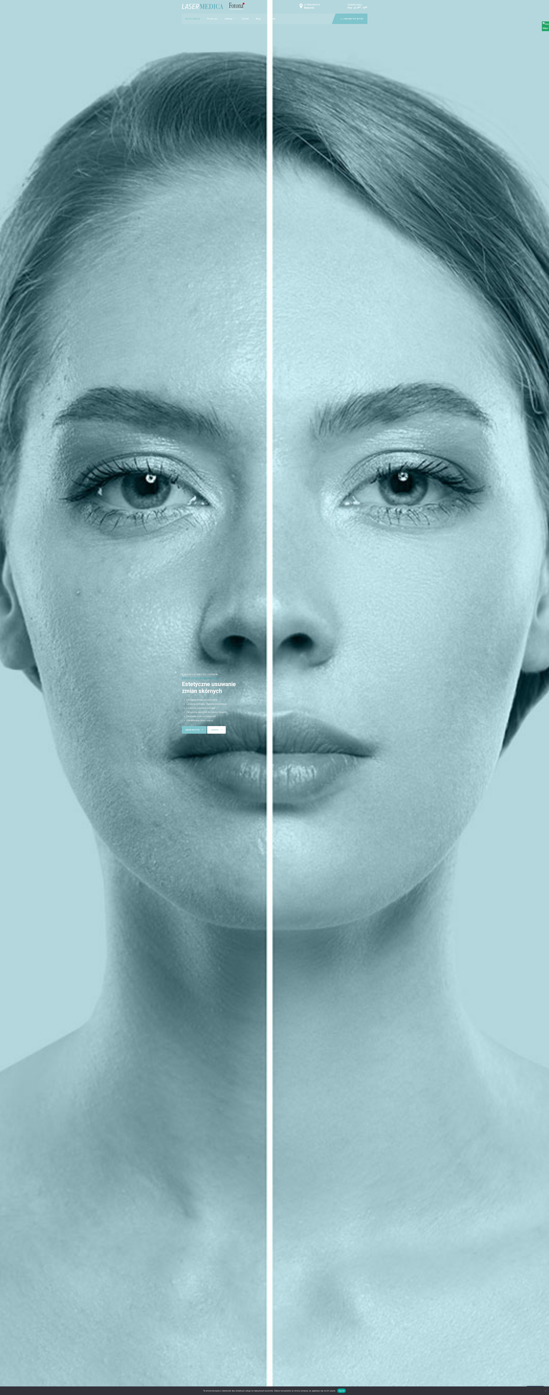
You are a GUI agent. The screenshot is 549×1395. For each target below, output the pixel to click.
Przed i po (212, 18)
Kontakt (271, 18)
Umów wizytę (192, 730)
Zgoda (341, 1390)
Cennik (245, 18)
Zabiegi (215, 730)
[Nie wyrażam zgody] (545, 1390)
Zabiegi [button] (229, 18)
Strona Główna (192, 18)
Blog (258, 18)
